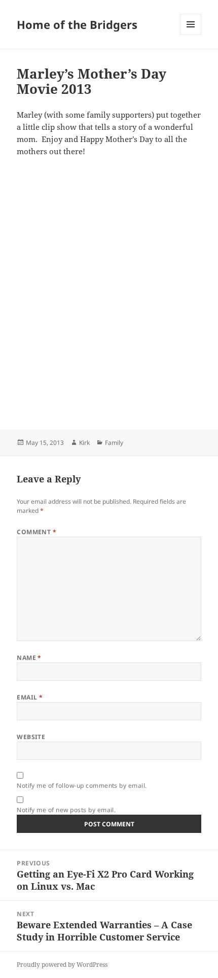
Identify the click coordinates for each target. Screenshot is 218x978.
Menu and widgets (190, 34)
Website (31, 736)
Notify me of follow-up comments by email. (82, 785)
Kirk (84, 442)
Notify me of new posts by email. (66, 810)
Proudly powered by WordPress (62, 964)
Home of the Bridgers (77, 24)
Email (30, 697)
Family (114, 442)
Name (29, 657)
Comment (36, 532)
